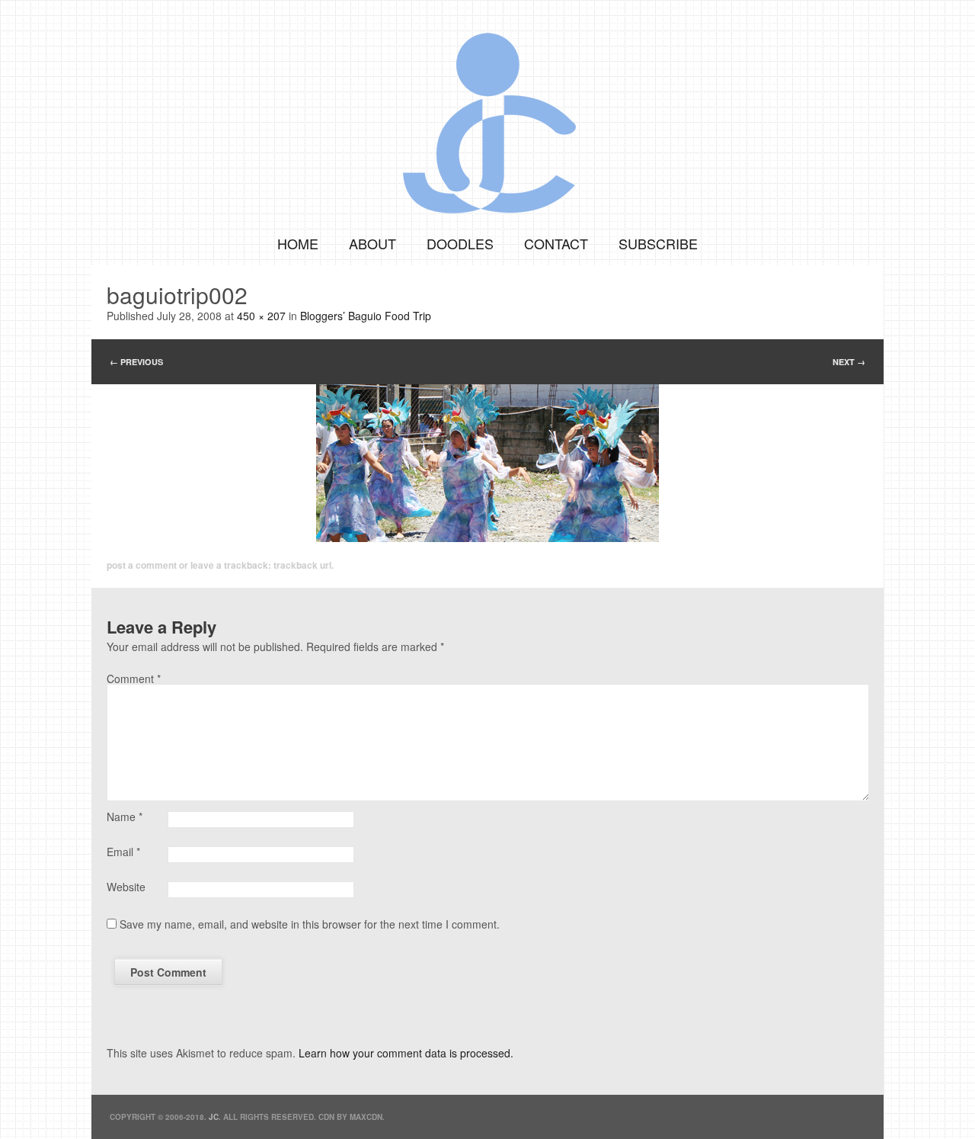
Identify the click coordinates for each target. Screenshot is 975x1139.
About (372, 243)
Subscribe (658, 243)
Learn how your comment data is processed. (406, 1052)
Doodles (460, 243)
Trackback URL (302, 565)
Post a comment (142, 565)
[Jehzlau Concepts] (487, 110)
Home (297, 243)
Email (123, 851)
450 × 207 (261, 315)
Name (124, 816)
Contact (556, 243)
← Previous (136, 361)
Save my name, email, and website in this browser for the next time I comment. (310, 924)
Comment (134, 678)
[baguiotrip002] (487, 463)
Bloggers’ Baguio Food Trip (365, 315)
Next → (849, 361)
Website (126, 886)
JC (214, 1117)
